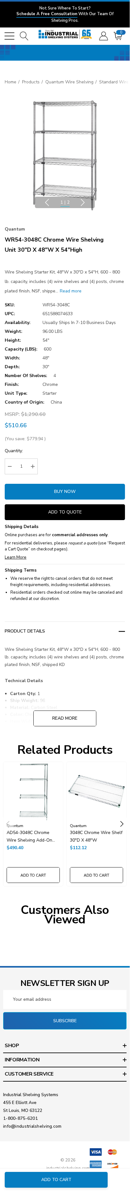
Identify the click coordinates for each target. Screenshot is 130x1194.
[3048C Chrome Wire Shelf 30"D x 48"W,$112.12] (96, 792)
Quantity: (14, 451)
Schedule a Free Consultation (46, 14)
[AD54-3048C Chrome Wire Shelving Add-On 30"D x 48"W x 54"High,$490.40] (33, 792)
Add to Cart (56, 1180)
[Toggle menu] (9, 36)
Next (83, 202)
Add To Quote (65, 512)
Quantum (15, 229)
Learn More (15, 557)
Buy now (65, 492)
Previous (47, 202)
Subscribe (65, 1021)
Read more (64, 718)
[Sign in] (103, 36)
